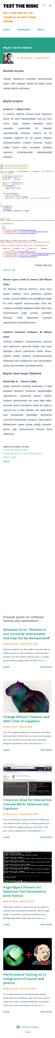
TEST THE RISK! (20, 5)
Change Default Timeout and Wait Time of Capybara (26, 719)
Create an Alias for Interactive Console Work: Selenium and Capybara (27, 804)
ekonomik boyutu (12, 453)
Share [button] (6, 462)
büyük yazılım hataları (15, 450)
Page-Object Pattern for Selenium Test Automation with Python (24, 891)
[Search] (43, 4)
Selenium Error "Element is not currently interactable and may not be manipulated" (27, 633)
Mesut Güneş (9, 457)
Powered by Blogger (29, 1027)
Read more (46, 667)
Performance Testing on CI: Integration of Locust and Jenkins (25, 978)
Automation (23, 29)
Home (6, 29)
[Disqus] (27, 504)
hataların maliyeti (33, 453)
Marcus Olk (9, 270)
